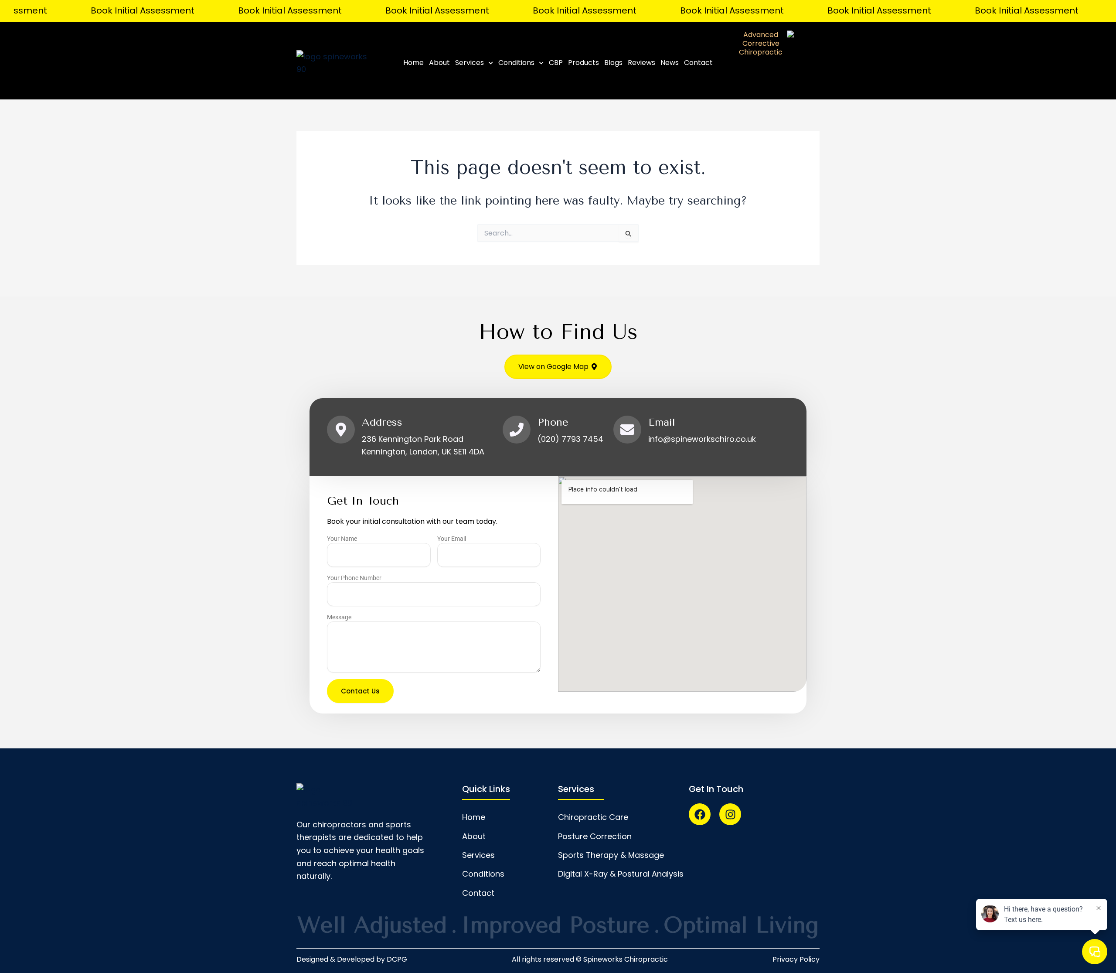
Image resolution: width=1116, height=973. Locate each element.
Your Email (451, 538)
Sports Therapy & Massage (611, 855)
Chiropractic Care (593, 817)
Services (469, 63)
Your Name (342, 538)
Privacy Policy (796, 959)
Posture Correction (595, 836)
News (669, 63)
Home (413, 63)
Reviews (641, 63)
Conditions (516, 63)
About (439, 63)
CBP (556, 63)
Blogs (613, 63)
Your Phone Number (354, 577)
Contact (698, 63)
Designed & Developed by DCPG (351, 959)
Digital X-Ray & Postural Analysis (621, 873)
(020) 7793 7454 (570, 439)
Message (339, 617)
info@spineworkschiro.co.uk (702, 439)
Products (583, 63)
